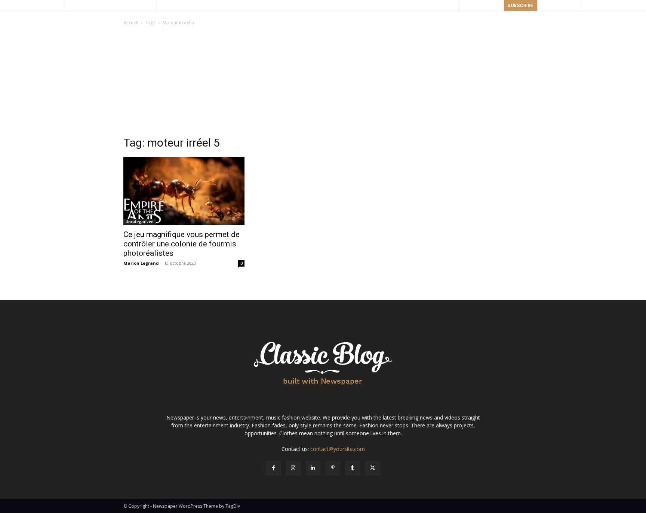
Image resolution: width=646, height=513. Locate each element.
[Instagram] (293, 468)
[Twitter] (372, 468)
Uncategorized (140, 221)
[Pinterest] (333, 468)
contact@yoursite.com (337, 448)
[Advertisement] (323, 83)
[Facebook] (273, 468)
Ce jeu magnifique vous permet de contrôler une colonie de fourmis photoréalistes (181, 244)
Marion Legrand (141, 263)
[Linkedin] (313, 468)
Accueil (130, 22)
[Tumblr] (352, 468)
